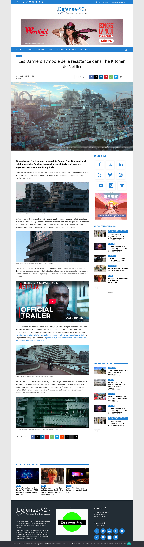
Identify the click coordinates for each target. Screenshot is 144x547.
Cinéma (18, 56)
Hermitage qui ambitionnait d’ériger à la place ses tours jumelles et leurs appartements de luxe (51, 335)
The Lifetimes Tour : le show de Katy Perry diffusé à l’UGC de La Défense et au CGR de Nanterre (27, 491)
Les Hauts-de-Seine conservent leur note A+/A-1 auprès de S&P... (117, 236)
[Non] (141, 544)
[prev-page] (95, 288)
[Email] (67, 437)
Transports (112, 255)
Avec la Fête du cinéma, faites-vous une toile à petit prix (77, 490)
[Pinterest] (106, 77)
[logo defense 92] (72, 10)
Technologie (112, 265)
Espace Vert (112, 367)
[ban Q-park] (72, 522)
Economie (111, 379)
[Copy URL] (76, 437)
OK (129, 544)
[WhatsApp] (111, 77)
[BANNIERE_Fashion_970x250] (72, 32)
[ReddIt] (62, 437)
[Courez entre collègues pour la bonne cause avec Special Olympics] (100, 396)
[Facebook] (17, 2)
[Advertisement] (54, 449)
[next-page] (99, 288)
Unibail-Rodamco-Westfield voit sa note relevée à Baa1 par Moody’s (116, 385)
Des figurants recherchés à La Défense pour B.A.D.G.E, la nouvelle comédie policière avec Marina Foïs (52, 491)
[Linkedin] (23, 2)
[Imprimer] (71, 437)
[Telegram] (116, 77)
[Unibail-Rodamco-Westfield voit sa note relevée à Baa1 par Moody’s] (100, 382)
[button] (125, 49)
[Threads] (26, 2)
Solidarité (111, 393)
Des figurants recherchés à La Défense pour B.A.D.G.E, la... (118, 280)
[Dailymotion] (39, 2)
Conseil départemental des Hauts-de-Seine (117, 231)
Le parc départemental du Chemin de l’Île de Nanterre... (118, 372)
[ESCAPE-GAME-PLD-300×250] (111, 206)
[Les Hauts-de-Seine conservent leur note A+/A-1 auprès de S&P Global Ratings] (100, 233)
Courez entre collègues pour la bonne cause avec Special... (117, 398)
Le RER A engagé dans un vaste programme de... (117, 259)
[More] (120, 77)
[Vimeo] (42, 2)
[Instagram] (33, 2)
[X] (96, 77)
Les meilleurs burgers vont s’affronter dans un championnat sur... (117, 248)
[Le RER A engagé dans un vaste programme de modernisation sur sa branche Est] (100, 258)
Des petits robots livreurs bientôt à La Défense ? (118, 269)
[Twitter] (20, 2)
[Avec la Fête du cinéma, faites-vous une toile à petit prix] (77, 476)
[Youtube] (36, 2)
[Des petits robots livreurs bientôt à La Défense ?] (100, 268)
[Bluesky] (30, 2)
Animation (111, 243)
